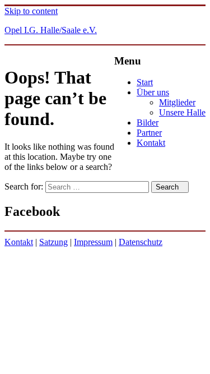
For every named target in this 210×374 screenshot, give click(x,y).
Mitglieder (177, 102)
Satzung (53, 242)
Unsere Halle (182, 112)
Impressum (93, 242)
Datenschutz (140, 242)
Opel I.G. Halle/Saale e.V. (50, 30)
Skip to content (31, 11)
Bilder (147, 122)
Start (145, 82)
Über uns (153, 92)
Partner (149, 132)
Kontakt (151, 142)
